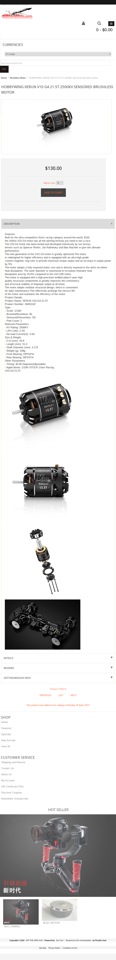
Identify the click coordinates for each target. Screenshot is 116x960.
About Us (6, 774)
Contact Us (7, 768)
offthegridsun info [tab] (17, 678)
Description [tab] (12, 223)
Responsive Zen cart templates (78, 940)
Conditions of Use (70, 948)
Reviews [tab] (9, 668)
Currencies (13, 44)
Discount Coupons (11, 792)
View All (5, 746)
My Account (7, 780)
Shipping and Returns (13, 762)
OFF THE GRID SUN (34, 940)
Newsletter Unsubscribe (14, 798)
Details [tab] (8, 658)
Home (4, 78)
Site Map (42, 948)
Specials (6, 734)
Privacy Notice (54, 948)
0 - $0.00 (104, 30)
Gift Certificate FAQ (12, 786)
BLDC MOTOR (51, 922)
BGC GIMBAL (12, 926)
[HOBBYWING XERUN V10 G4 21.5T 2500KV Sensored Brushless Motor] (55, 123)
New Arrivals (8, 740)
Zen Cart (59, 940)
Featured (6, 728)
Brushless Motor (18, 78)
